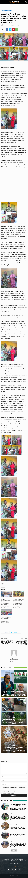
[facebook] (10, 661)
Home (2, 6)
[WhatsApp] (16, 29)
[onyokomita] (2, 25)
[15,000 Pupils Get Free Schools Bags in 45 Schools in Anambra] (6, 612)
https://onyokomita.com (14, 659)
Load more (13, 850)
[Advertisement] (14, 185)
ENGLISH (6, 6)
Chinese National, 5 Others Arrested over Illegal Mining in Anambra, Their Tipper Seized (7, 642)
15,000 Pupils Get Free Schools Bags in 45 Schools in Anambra (6, 619)
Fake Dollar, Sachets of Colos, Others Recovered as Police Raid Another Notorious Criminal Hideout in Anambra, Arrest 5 (14, 749)
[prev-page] (2, 756)
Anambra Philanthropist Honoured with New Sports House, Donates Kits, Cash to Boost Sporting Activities (18, 602)
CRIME (13, 717)
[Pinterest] (13, 29)
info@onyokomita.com (16, 866)
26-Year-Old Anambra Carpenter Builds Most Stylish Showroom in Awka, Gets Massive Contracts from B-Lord (21, 642)
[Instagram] (12, 869)
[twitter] (15, 661)
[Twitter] (10, 29)
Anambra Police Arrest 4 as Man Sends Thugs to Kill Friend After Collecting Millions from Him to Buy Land (18, 845)
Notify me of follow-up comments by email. (11, 791)
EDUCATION (11, 6)
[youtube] (17, 661)
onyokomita (7, 25)
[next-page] (4, 756)
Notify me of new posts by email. (9, 793)
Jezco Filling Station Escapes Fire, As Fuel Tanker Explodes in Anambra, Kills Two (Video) (18, 836)
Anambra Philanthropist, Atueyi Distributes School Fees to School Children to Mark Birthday (6, 602)
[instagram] (12, 661)
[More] (19, 632)
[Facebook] (7, 29)
